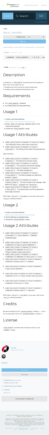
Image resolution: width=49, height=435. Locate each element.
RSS (5, 29)
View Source (24, 370)
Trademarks (9, 422)
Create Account (31, 5)
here (40, 311)
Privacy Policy (35, 428)
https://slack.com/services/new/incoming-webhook (20, 121)
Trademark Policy (23, 429)
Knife (20, 52)
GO (41, 15)
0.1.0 (23, 37)
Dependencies (13, 67)
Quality (22, 67)
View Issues (24, 374)
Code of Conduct (9, 428)
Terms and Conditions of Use (22, 428)
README (6, 67)
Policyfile (6, 52)
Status (31, 429)
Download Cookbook (24, 399)
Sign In (43, 5)
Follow (25, 41)
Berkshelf (14, 52)
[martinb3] (4, 357)
